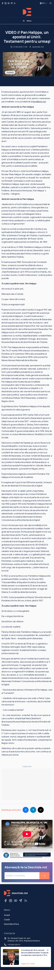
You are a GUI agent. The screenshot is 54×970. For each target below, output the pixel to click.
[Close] (47, 950)
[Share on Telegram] (33, 810)
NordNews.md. (39, 101)
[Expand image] (48, 56)
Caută (7, 919)
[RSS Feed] (25, 900)
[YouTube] (15, 900)
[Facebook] (5, 900)
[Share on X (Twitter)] (41, 810)
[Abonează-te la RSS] (15, 3)
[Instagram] (10, 900)
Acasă (7, 915)
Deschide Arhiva (11, 924)
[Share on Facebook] (26, 810)
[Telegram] (20, 900)
